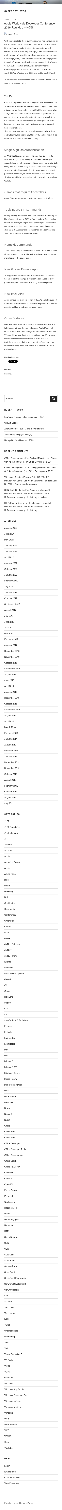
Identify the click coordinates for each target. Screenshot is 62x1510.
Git (5, 985)
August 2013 (10, 744)
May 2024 (9, 539)
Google (7, 990)
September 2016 (12, 668)
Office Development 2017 (40, 461)
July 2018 (8, 586)
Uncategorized (11, 1330)
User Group (9, 1336)
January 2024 (10, 545)
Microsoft (8, 1061)
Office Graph (10, 1160)
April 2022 (9, 557)
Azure (7, 867)
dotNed (7, 938)
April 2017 (9, 627)
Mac (6, 1049)
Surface (8, 1301)
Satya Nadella (10, 1236)
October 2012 (10, 773)
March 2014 (10, 727)
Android (8, 850)
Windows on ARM (12, 1406)
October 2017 (10, 598)
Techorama (9, 1313)
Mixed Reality (10, 1078)
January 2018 (10, 592)
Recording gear (11, 1219)
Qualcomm (9, 1201)
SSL (6, 1295)
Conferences (10, 914)
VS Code (8, 1359)
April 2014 (9, 721)
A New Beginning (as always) (18, 434)
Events (7, 961)
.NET (6, 821)
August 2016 (10, 674)
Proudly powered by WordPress (18, 1503)
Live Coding (9, 1037)
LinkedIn (8, 1031)
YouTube (8, 1447)
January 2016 (10, 691)
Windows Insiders (12, 1400)
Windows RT (10, 1412)
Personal (8, 1195)
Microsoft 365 (10, 1067)
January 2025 (10, 527)
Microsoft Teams (12, 1072)
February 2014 (11, 732)
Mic (6, 1055)
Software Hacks (11, 1289)
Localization (9, 1043)
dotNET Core (10, 955)
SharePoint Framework (15, 1277)
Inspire (7, 1002)
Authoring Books (12, 862)
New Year (9, 1102)
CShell (7, 926)
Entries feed (10, 1471)
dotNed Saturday (12, 943)
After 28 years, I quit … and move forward (24, 428)
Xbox (6, 1441)
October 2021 (10, 568)
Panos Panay (10, 1190)
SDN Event (9, 1260)
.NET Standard (11, 832)
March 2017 (10, 633)
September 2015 (12, 709)
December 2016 (11, 650)
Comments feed (11, 1477)
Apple (7, 856)
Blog (6, 879)
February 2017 (11, 639)
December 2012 (11, 762)
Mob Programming (13, 1084)
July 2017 (8, 615)
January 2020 (10, 574)
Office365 (8, 1172)
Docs (6, 932)
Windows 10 (10, 1383)
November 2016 (11, 656)
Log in (7, 1465)
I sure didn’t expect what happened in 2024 (24, 416)
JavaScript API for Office (16, 1020)
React (7, 1213)
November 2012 (11, 768)
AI (5, 838)
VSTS (7, 1371)
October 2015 (10, 703)
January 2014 (10, 738)
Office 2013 (9, 1131)
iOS (6, 1008)
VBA (6, 1342)
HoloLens (8, 996)
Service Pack (10, 1266)
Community (9, 908)
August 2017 (10, 609)
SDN (6, 1248)
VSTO (7, 1365)
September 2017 (12, 604)
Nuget (7, 1119)
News (7, 1107)
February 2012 (11, 785)
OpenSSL (9, 1184)
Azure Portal (10, 873)
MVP (6, 1090)
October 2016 (10, 662)
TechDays (9, 1307)
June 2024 (9, 533)
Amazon (8, 844)
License (8, 1026)
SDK (6, 1242)
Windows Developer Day (16, 1395)
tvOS (6, 1318)
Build (6, 897)
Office (7, 1125)
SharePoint (9, 1271)
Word (6, 1418)
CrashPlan (9, 920)
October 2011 (10, 791)
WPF (6, 1430)
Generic (8, 979)
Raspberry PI (10, 1207)
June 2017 (9, 621)
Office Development (13, 1154)
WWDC (8, 1436)
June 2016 (9, 680)
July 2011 (8, 803)
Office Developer (12, 1143)
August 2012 (10, 779)
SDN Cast (9, 1254)
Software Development (15, 1283)
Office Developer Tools (15, 1149)
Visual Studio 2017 (13, 1354)
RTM (6, 1231)
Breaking (8, 891)
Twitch (7, 1324)
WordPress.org (11, 1483)
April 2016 (9, 685)
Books (7, 885)
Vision (7, 1348)
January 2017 (10, 644)
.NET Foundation (12, 826)
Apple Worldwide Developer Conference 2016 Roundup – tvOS (29, 25)
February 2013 (11, 750)
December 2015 (11, 697)
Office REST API (12, 1166)
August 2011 (10, 797)
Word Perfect (10, 1424)
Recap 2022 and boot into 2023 (18, 440)
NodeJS (8, 1113)
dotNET (8, 949)
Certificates (9, 902)
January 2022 (10, 563)
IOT (6, 1014)
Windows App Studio (14, 1389)
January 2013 (10, 756)
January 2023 (10, 551)
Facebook (9, 967)
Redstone (8, 1225)
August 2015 (10, 715)
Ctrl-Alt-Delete (11, 422)
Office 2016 (9, 1137)
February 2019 (11, 580)
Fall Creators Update (14, 973)
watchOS (8, 1377)
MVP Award (10, 1096)
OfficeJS (8, 1178)
